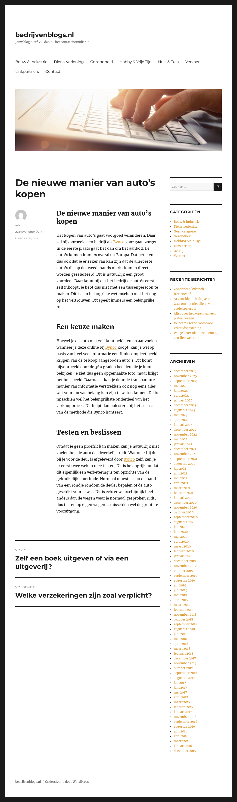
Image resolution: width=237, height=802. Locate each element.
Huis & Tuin (168, 62)
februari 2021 (183, 493)
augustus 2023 (184, 410)
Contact (52, 71)
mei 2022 (180, 439)
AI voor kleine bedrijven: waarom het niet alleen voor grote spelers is (194, 304)
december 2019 (185, 561)
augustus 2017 (184, 678)
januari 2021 (183, 498)
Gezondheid (101, 62)
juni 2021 (180, 473)
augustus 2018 (184, 629)
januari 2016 (183, 746)
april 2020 (181, 542)
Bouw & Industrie (31, 62)
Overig (178, 251)
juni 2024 (181, 391)
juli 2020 (180, 527)
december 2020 (185, 503)
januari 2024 (183, 400)
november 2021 (185, 454)
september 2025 (186, 381)
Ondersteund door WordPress (67, 782)
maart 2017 (182, 702)
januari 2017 (183, 712)
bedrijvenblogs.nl (44, 35)
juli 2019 (180, 585)
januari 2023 (183, 425)
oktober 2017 (183, 668)
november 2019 (185, 566)
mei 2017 (180, 692)
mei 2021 (180, 478)
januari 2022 (183, 444)
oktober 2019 (183, 571)
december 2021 (185, 449)
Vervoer (192, 62)
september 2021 (185, 459)
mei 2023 (180, 415)
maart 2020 (182, 546)
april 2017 (181, 697)
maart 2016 (182, 741)
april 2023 (181, 420)
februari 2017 (183, 707)
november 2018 (185, 615)
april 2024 (181, 396)
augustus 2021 (184, 464)
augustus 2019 (184, 580)
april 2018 (181, 644)
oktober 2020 (183, 512)
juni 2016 (180, 731)
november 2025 (185, 376)
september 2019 (185, 576)
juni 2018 (180, 634)
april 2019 (181, 600)
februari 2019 (183, 610)
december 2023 (185, 405)
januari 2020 (183, 556)
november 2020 (185, 507)
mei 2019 (180, 595)
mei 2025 (180, 386)
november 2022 (185, 434)
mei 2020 (180, 537)
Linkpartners (27, 71)
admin (20, 225)
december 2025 (185, 371)
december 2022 (185, 430)
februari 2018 (183, 654)
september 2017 (185, 673)
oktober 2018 (183, 619)
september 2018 (185, 624)
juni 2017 (180, 688)
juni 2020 (181, 532)
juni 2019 (180, 590)
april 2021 (181, 483)
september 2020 (186, 517)
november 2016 (185, 717)
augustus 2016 (184, 727)
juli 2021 (180, 469)
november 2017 (185, 663)
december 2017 (185, 658)
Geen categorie (26, 238)
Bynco (119, 241)
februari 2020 (184, 551)
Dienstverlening (69, 62)
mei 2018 (180, 639)
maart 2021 (182, 488)
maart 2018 (182, 649)
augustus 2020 (184, 522)
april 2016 (181, 736)
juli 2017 (180, 683)
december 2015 (185, 751)
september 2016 (185, 722)
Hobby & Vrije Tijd (135, 62)
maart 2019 (182, 605)
